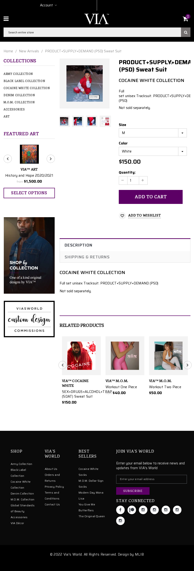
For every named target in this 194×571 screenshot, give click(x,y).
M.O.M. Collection (19, 102)
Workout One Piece (121, 387)
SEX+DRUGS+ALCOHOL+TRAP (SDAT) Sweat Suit (81, 394)
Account (46, 5)
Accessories (14, 109)
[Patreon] (132, 510)
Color (123, 143)
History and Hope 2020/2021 (29, 175)
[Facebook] (120, 510)
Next (183, 62)
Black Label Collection (24, 81)
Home (8, 51)
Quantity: (127, 172)
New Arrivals (29, 51)
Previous (171, 62)
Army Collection (18, 74)
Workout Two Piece (165, 387)
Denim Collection (19, 95)
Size (122, 124)
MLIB (139, 554)
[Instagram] (143, 510)
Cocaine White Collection (27, 88)
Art (7, 116)
